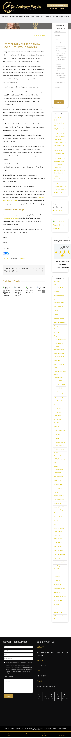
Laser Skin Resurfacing (58, 537)
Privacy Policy (38, 728)
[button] (4, 291)
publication (57, 584)
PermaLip (57, 581)
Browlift (56, 314)
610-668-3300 (57, 8)
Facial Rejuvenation (59, 375)
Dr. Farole (6, 258)
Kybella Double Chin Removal (59, 530)
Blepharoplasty (59, 295)
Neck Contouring (59, 554)
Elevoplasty (57, 426)
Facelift (59, 380)
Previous (36, 36)
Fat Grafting (58, 488)
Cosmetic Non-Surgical (59, 345)
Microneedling (58, 550)
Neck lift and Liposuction (60, 391)
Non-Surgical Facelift (58, 567)
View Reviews (62, 264)
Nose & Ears (58, 573)
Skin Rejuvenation (60, 596)
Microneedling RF (60, 366)
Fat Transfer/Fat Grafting (59, 469)
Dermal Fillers (59, 349)
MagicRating (65, 267)
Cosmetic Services (60, 371)
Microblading (58, 546)
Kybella (57, 360)
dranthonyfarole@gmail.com (46, 686)
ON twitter (40, 697)
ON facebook (46, 697)
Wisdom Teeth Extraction (58, 617)
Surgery (56, 604)
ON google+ (52, 697)
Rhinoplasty (60, 401)
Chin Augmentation (60, 322)
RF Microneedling (59, 588)
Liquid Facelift (58, 542)
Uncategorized (58, 612)
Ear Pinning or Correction (58, 414)
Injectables (57, 503)
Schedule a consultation (11, 218)
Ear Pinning (57, 409)
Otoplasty (57, 577)
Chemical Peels (59, 318)
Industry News (60, 302)
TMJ (55, 608)
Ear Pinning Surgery (57, 421)
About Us (57, 282)
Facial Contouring (59, 442)
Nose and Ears (60, 398)
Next (42, 36)
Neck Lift (57, 558)
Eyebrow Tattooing (60, 430)
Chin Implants (59, 445)
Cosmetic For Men (60, 340)
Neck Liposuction (59, 562)
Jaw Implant (58, 517)
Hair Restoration (59, 499)
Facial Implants (59, 449)
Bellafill (56, 291)
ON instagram (59, 697)
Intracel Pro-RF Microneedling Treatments (59, 510)
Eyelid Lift (57, 434)
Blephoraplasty (60, 459)
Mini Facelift (61, 384)
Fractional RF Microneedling (60, 355)
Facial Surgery (58, 484)
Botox (56, 310)
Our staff (60, 288)
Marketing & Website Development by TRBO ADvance (49, 728)
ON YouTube (65, 697)
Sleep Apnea (58, 600)
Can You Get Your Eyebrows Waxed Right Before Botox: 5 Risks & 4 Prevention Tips (60, 139)
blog (55, 299)
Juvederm (57, 521)
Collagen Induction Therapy (60, 327)
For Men (56, 492)
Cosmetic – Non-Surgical (59, 334)
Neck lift (58, 480)
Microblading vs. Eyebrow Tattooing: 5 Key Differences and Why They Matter (59, 123)
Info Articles (22, 258)
